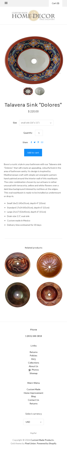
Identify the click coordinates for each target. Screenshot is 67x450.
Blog (33, 396)
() (55, 3)
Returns (34, 352)
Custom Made (33, 389)
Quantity (27, 132)
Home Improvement (33, 393)
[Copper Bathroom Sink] (18, 264)
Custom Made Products (42, 440)
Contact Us (33, 400)
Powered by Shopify (46, 443)
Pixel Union (30, 443)
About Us (33, 366)
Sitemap (34, 373)
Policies (33, 355)
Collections (33, 362)
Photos (35, 369)
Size (15, 122)
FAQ (33, 359)
